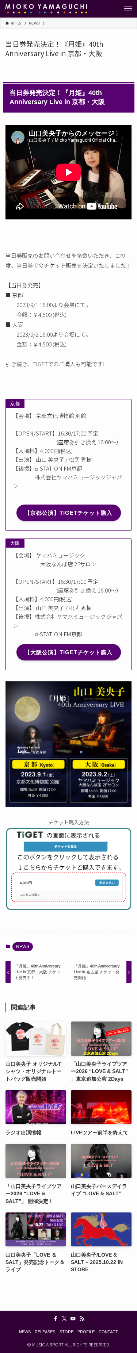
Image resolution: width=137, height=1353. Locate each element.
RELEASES (45, 1332)
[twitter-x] (64, 1318)
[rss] (82, 1318)
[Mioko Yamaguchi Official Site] (46, 9)
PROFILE (86, 1332)
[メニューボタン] (128, 9)
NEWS (22, 946)
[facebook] (55, 1318)
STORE (66, 1332)
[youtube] (73, 1318)
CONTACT (108, 1332)
